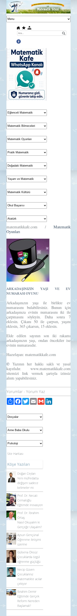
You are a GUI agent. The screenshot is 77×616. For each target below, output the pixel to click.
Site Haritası (15, 454)
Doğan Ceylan (26, 473)
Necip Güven (25, 569)
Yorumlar (14, 391)
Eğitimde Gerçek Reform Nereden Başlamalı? (28, 601)
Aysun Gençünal (28, 535)
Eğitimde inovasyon (30, 505)
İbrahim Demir (26, 591)
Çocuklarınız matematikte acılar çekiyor (29, 579)
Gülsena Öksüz (27, 552)
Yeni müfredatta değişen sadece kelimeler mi (27, 483)
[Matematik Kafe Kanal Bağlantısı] (26, 50)
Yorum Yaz (35, 391)
